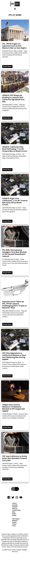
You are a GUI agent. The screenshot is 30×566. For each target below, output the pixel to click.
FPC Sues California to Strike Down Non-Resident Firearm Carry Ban (14, 458)
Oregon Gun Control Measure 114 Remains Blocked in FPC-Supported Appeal (13, 407)
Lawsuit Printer (16, 510)
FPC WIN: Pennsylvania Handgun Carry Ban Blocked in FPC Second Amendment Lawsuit (14, 253)
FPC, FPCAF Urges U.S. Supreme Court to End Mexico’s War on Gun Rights (14, 46)
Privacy (14, 524)
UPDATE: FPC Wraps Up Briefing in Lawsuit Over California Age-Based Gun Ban (13, 98)
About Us (14, 508)
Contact (14, 522)
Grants (14, 513)
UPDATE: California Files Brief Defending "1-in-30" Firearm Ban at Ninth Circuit (14, 149)
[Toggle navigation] (15, 9)
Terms (14, 525)
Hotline (14, 515)
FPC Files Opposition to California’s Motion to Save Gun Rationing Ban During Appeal (14, 356)
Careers (14, 503)
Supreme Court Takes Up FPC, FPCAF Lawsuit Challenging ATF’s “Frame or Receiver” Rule (14, 304)
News (13, 512)
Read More (7, 66)
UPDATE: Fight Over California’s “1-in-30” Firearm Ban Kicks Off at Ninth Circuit (15, 201)
